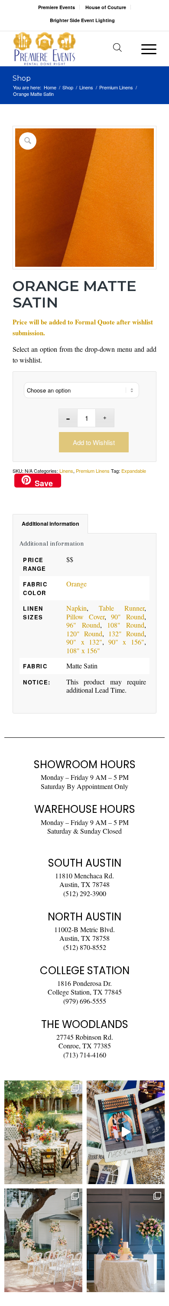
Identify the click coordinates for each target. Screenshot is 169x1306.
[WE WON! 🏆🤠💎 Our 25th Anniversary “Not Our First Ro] (126, 1132)
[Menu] (144, 48)
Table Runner (121, 607)
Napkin (76, 607)
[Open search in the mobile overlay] (117, 48)
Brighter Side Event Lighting (82, 20)
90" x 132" (84, 641)
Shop (22, 78)
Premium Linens (93, 470)
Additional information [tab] (50, 523)
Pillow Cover (85, 616)
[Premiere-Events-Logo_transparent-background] (70, 48)
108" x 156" (83, 650)
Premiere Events (56, 7)
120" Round (84, 633)
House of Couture (105, 7)
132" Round (126, 633)
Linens (66, 470)
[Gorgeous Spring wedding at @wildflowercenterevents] (43, 1132)
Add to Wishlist (94, 442)
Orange (76, 583)
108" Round (125, 624)
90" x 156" (126, 641)
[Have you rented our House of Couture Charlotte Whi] (126, 1240)
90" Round (127, 616)
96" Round (83, 624)
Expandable (133, 470)
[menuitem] (57, 7)
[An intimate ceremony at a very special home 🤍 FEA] (43, 1240)
